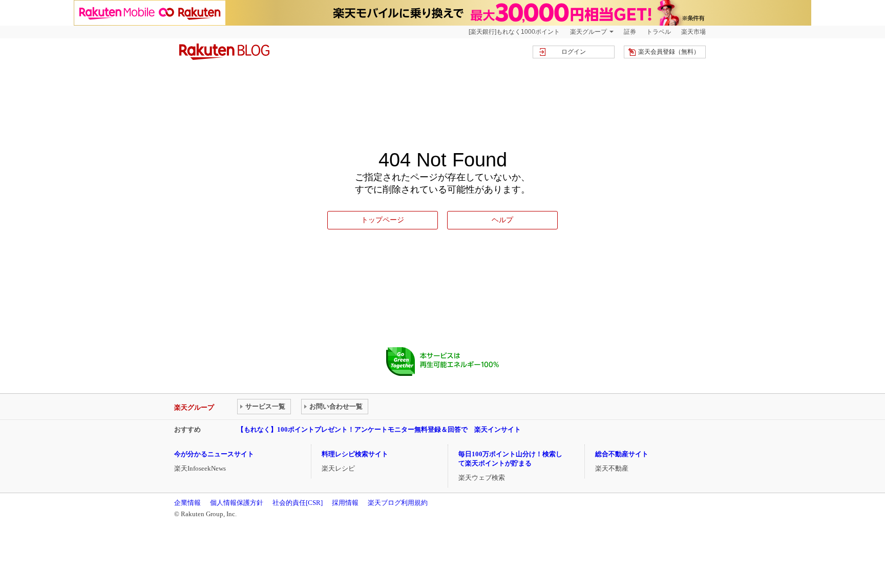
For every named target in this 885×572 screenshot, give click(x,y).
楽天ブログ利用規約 (398, 502)
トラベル (658, 31)
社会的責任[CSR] (297, 502)
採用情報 (345, 502)
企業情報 (187, 502)
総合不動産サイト (621, 454)
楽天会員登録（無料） (669, 51)
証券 (630, 31)
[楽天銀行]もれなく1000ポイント (514, 31)
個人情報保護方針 (236, 502)
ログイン (573, 51)
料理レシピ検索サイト (355, 454)
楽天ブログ (224, 52)
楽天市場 (693, 31)
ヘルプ (502, 220)
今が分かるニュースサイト (214, 454)
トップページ (382, 220)
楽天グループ (588, 31)
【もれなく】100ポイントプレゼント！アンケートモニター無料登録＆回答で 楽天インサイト (379, 429)
